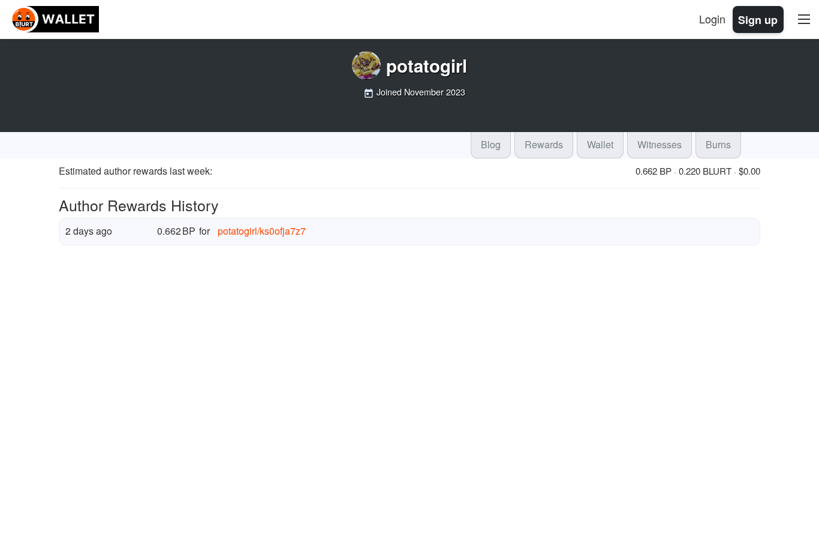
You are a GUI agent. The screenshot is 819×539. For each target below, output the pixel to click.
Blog (491, 144)
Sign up (758, 19)
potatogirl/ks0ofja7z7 (262, 231)
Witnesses (659, 144)
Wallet (600, 144)
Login (712, 18)
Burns (718, 144)
